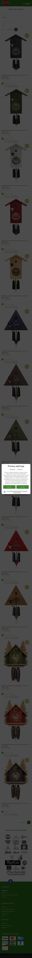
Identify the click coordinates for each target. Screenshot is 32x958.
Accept (22, 487)
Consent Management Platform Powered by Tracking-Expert (17, 492)
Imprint (19, 489)
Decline (9, 487)
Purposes (12, 469)
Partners (20, 469)
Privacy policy (13, 489)
